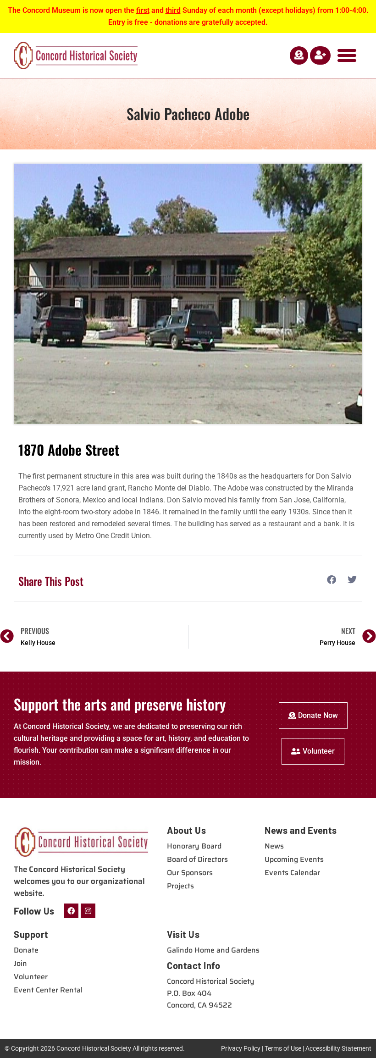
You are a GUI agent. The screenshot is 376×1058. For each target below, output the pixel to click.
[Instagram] (88, 911)
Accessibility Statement (338, 1048)
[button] (347, 55)
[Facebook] (71, 911)
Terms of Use (283, 1048)
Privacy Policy (240, 1048)
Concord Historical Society (93, 1048)
